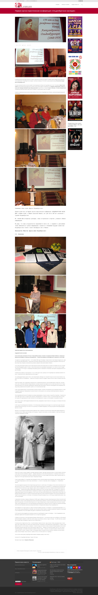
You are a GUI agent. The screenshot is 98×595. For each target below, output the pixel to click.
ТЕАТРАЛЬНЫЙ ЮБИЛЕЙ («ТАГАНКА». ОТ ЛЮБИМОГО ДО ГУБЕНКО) (42, 578)
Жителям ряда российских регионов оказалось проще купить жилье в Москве (57, 571)
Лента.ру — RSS (55, 562)
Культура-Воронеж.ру (75, 571)
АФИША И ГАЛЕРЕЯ (65, 4)
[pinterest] (82, 1)
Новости (24, 45)
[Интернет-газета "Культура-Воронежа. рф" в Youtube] (74, 567)
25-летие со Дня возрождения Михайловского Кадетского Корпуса (51, 552)
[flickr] (80, 1)
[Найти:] (75, 562)
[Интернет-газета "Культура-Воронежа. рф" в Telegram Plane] (71, 567)
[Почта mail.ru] (79, 567)
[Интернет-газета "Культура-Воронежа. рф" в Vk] (68, 567)
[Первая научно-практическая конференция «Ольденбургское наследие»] (40, 29)
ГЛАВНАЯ (57, 4)
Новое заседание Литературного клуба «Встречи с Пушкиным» (28, 550)
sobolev (29, 45)
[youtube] (79, 1)
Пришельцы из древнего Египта (42, 565)
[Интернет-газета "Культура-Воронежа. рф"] (22, 5)
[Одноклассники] (76, 567)
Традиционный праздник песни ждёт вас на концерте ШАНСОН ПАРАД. (42, 572)
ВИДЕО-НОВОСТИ (75, 4)
